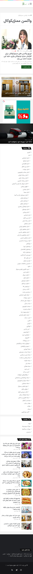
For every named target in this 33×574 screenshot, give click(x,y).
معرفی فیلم (25, 389)
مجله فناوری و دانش (23, 398)
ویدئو (29, 409)
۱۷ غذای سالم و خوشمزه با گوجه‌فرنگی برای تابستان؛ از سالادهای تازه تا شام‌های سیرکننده (11, 491)
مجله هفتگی (27, 366)
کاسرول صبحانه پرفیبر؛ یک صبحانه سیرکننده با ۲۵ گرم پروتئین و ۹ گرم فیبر (11, 483)
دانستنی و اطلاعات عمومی (23, 264)
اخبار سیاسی (26, 189)
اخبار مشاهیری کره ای (23, 235)
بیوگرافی (28, 244)
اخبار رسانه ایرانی (23, 175)
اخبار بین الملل (25, 167)
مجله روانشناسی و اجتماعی (22, 378)
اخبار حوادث (26, 169)
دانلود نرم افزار (25, 284)
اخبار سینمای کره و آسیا (21, 195)
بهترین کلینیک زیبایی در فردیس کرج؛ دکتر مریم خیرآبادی (12, 525)
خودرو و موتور (26, 261)
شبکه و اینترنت (26, 309)
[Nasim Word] (24, 4)
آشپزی (28, 152)
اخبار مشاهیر (27, 224)
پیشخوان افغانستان (25, 249)
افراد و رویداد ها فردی (24, 241)
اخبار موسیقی (25, 209)
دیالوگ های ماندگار (25, 301)
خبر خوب (26, 369)
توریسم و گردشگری (25, 255)
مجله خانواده (27, 361)
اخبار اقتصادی (25, 164)
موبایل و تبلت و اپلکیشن (22, 343)
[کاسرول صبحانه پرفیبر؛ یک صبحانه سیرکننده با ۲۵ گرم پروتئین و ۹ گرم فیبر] (26, 483)
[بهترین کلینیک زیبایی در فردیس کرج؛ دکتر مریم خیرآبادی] (26, 526)
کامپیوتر (27, 338)
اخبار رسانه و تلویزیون (23, 172)
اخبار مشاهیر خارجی (24, 232)
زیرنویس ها (26, 286)
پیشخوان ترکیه (26, 252)
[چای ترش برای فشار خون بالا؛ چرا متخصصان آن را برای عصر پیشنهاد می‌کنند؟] (26, 446)
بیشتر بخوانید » (26, 67)
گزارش (28, 324)
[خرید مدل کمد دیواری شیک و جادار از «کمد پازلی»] (26, 518)
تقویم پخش (24, 187)
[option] (16, 87)
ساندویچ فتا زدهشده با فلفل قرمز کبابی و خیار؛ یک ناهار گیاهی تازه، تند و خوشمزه (11, 500)
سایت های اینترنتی (24, 315)
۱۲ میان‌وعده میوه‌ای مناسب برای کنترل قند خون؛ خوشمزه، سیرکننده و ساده (11, 474)
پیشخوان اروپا (26, 246)
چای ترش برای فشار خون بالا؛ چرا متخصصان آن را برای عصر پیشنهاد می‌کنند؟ (11, 445)
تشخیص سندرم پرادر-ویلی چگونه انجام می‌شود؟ (11, 508)
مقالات (28, 406)
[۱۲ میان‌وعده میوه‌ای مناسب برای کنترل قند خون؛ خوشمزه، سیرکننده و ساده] (26, 474)
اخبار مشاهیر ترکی (24, 229)
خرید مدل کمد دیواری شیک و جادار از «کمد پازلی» (18, 94)
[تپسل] (4, 101)
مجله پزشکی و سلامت (24, 358)
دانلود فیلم (26, 278)
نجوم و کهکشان (25, 346)
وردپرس (28, 432)
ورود (29, 423)
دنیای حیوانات (26, 298)
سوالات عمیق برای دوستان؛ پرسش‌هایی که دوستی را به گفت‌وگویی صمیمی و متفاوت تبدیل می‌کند (11, 464)
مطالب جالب (27, 403)
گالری (29, 321)
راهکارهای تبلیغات (23, 375)
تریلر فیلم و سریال (23, 386)
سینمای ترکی (24, 201)
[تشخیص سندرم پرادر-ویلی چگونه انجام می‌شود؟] (26, 509)
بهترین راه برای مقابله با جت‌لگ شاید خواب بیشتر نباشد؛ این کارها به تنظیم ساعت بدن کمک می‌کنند (11, 454)
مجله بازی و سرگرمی (25, 355)
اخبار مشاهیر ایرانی (24, 227)
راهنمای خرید (25, 335)
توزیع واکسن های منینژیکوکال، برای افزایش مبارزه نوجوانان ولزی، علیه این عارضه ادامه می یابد (18, 56)
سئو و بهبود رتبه (25, 312)
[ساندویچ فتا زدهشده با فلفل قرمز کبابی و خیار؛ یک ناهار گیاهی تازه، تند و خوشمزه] (26, 501)
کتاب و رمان (26, 289)
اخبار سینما (26, 192)
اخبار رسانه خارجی (23, 181)
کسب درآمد (27, 318)
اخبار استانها (26, 161)
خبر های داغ (27, 258)
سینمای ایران (24, 198)
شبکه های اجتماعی (24, 295)
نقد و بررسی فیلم (23, 392)
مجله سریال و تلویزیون (23, 381)
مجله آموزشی (27, 349)
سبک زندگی (27, 304)
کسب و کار (26, 372)
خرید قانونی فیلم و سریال (22, 269)
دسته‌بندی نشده (26, 292)
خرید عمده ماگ (28, 554)
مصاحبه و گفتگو (26, 401)
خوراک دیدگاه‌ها (26, 429)
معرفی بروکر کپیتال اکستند (16, 556)
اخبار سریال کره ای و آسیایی (20, 184)
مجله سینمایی (25, 383)
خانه (29, 15)
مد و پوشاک (26, 341)
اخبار (29, 155)
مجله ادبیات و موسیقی (24, 352)
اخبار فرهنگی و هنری (23, 207)
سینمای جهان (24, 204)
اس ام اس (26, 329)
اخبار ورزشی (26, 212)
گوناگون (28, 326)
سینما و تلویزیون (26, 306)
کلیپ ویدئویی (25, 412)
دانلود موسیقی (25, 281)
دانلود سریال (26, 275)
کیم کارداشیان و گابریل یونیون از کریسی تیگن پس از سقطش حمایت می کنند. (16, 141)
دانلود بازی (26, 272)
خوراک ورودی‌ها (26, 426)
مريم (29, 51)
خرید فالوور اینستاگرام (17, 554)
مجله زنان (28, 363)
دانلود (29, 266)
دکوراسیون (26, 332)
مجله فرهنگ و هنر (24, 395)
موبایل (8, 554)
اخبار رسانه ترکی (23, 178)
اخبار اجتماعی (25, 158)
